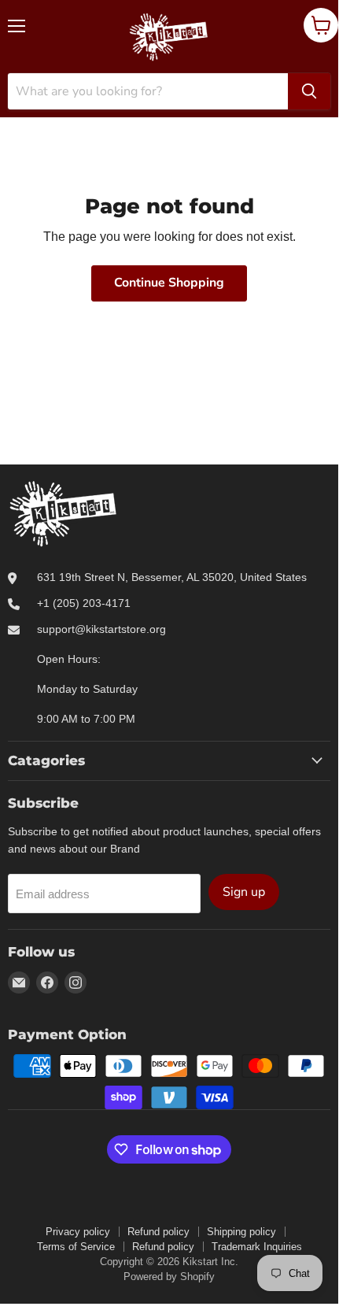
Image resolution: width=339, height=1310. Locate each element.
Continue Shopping (169, 282)
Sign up (244, 892)
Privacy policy (78, 1232)
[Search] (309, 91)
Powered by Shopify (169, 1276)
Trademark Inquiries (257, 1247)
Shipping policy (241, 1232)
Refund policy (158, 1232)
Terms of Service (76, 1247)
